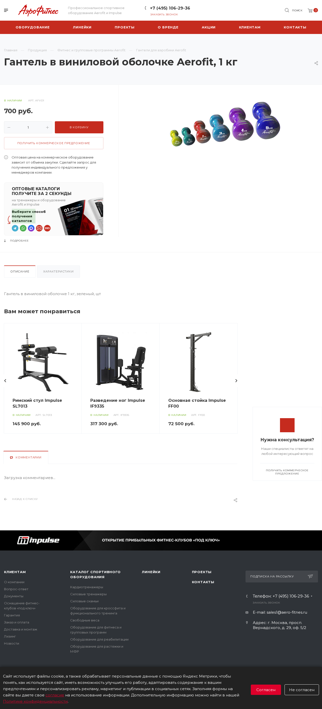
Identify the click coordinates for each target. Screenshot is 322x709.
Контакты (203, 582)
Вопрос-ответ (16, 589)
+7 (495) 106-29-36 (170, 8)
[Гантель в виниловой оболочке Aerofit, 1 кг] (226, 124)
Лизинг (10, 636)
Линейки (151, 572)
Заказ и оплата (16, 622)
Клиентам (15, 572)
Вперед (236, 380)
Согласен (265, 689)
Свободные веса (84, 620)
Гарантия (12, 615)
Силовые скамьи (84, 601)
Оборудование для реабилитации (99, 639)
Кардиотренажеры (86, 587)
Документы (13, 596)
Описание (19, 271)
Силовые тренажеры (88, 594)
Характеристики (58, 271)
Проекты (202, 572)
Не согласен (301, 689)
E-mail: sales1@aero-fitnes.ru (280, 612)
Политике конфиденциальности (35, 701)
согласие (55, 695)
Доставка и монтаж (20, 629)
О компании (14, 582)
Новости (11, 643)
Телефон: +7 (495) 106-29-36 (281, 596)
